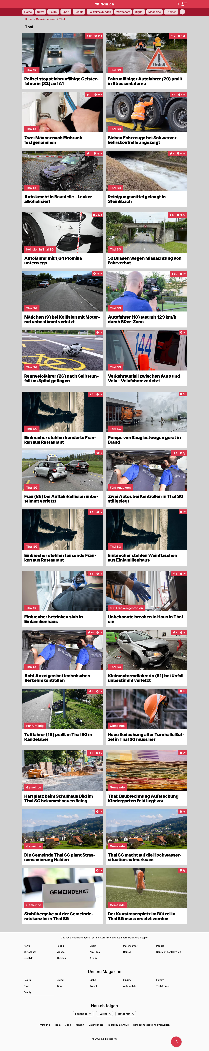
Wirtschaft (30, 951)
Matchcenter (130, 945)
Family (160, 979)
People (160, 945)
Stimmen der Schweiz (168, 951)
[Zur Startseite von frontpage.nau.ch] (104, 4)
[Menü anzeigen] (184, 4)
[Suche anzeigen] (177, 4)
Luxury (127, 979)
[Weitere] (182, 12)
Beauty (27, 992)
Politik (60, 945)
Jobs (68, 1024)
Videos (61, 951)
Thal (62, 19)
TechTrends (163, 986)
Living (60, 979)
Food (26, 986)
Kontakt (80, 1024)
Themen (61, 958)
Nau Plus (95, 951)
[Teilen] (176, 1041)
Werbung (44, 1024)
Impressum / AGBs (118, 1024)
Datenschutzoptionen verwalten (151, 1024)
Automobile (129, 986)
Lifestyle (28, 958)
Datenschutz (96, 1024)
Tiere (59, 986)
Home (28, 19)
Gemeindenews (46, 19)
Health (27, 979)
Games (127, 951)
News (27, 945)
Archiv (93, 958)
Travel (93, 986)
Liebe (93, 979)
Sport (93, 945)
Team (58, 1024)
